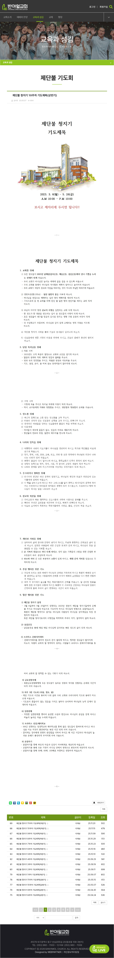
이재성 (77, 823)
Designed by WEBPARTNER (48, 952)
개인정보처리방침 (71, 952)
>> (78, 909)
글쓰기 (103, 902)
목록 (103, 809)
